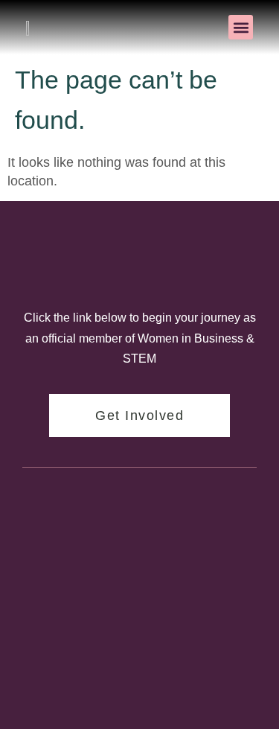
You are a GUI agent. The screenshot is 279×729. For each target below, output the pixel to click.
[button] (240, 27)
